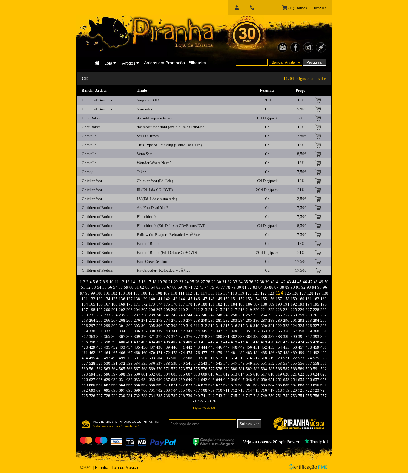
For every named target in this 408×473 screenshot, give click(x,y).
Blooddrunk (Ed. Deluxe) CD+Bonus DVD (171, 225)
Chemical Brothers (97, 100)
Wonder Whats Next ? (154, 163)
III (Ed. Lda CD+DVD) (155, 189)
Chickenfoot (92, 180)
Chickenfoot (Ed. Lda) (155, 180)
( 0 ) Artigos (297, 8)
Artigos (129, 63)
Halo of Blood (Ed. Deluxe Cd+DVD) (167, 252)
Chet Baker (91, 118)
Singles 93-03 (148, 100)
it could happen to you (155, 118)
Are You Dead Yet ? (152, 207)
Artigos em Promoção (164, 62)
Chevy (87, 172)
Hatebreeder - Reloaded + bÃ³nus (163, 270)
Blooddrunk (147, 216)
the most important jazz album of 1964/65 (171, 127)
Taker (141, 172)
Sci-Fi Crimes (148, 136)
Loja (108, 63)
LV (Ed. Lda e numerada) (157, 198)
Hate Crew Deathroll (153, 261)
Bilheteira (197, 62)
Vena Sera (145, 154)
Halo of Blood (148, 243)
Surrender (144, 109)
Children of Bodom (97, 207)
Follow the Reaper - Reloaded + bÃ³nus (168, 234)
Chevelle (89, 136)
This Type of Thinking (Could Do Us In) (169, 145)
